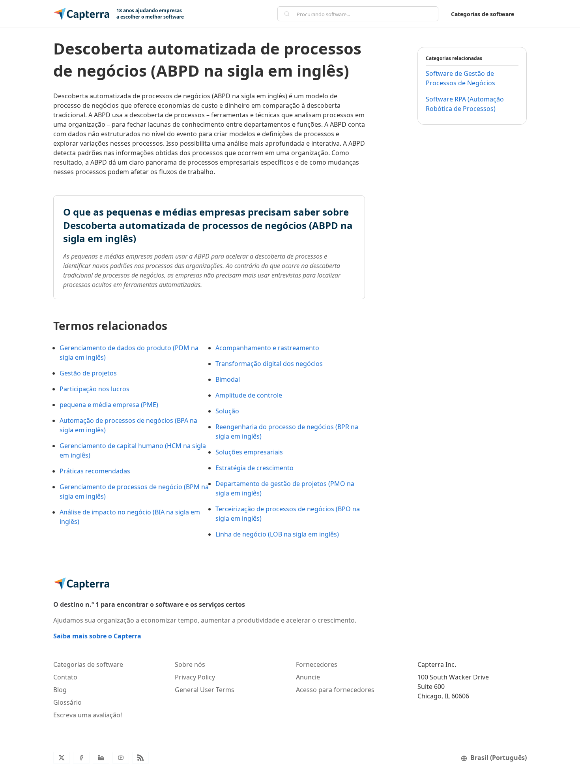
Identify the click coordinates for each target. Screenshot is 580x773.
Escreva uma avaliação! (87, 715)
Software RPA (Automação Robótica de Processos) (465, 104)
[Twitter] (61, 758)
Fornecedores (316, 664)
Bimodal (227, 379)
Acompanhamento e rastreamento (267, 347)
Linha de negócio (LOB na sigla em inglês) (277, 534)
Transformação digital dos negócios (269, 363)
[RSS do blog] (140, 758)
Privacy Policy (195, 677)
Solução (227, 411)
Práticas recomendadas (95, 471)
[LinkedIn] (101, 758)
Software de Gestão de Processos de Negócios (460, 78)
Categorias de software (482, 14)
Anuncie (308, 677)
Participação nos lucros (94, 389)
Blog (60, 689)
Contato (65, 677)
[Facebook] (81, 758)
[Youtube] (120, 758)
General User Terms (204, 689)
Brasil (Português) (498, 757)
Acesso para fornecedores (335, 689)
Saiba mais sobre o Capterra (97, 636)
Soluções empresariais (249, 452)
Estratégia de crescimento (254, 467)
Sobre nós (190, 664)
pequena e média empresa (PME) (109, 404)
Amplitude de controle (248, 395)
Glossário (67, 702)
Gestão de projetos (88, 373)
